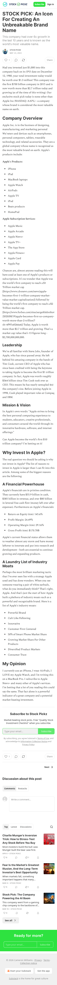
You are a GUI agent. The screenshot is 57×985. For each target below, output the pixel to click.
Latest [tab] (14, 826)
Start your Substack (20, 970)
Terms (46, 960)
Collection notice (28, 963)
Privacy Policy (28, 744)
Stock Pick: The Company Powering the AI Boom (18, 896)
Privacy (38, 960)
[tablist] (15, 788)
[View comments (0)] (16, 60)
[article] (28, 846)
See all (8, 920)
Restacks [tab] (22, 788)
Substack (13, 978)
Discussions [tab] (25, 826)
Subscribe (39, 4)
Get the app (43, 970)
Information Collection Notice (34, 741)
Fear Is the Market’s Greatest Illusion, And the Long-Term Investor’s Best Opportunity (20, 868)
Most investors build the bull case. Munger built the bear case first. (20, 848)
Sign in (50, 4)
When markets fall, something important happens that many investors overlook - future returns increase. (20, 878)
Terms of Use (43, 738)
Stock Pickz (15, 50)
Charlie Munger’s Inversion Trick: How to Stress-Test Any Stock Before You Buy (19, 839)
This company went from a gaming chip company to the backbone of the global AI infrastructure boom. (20, 904)
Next (46, 767)
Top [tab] (6, 826)
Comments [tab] (9, 788)
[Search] (51, 827)
